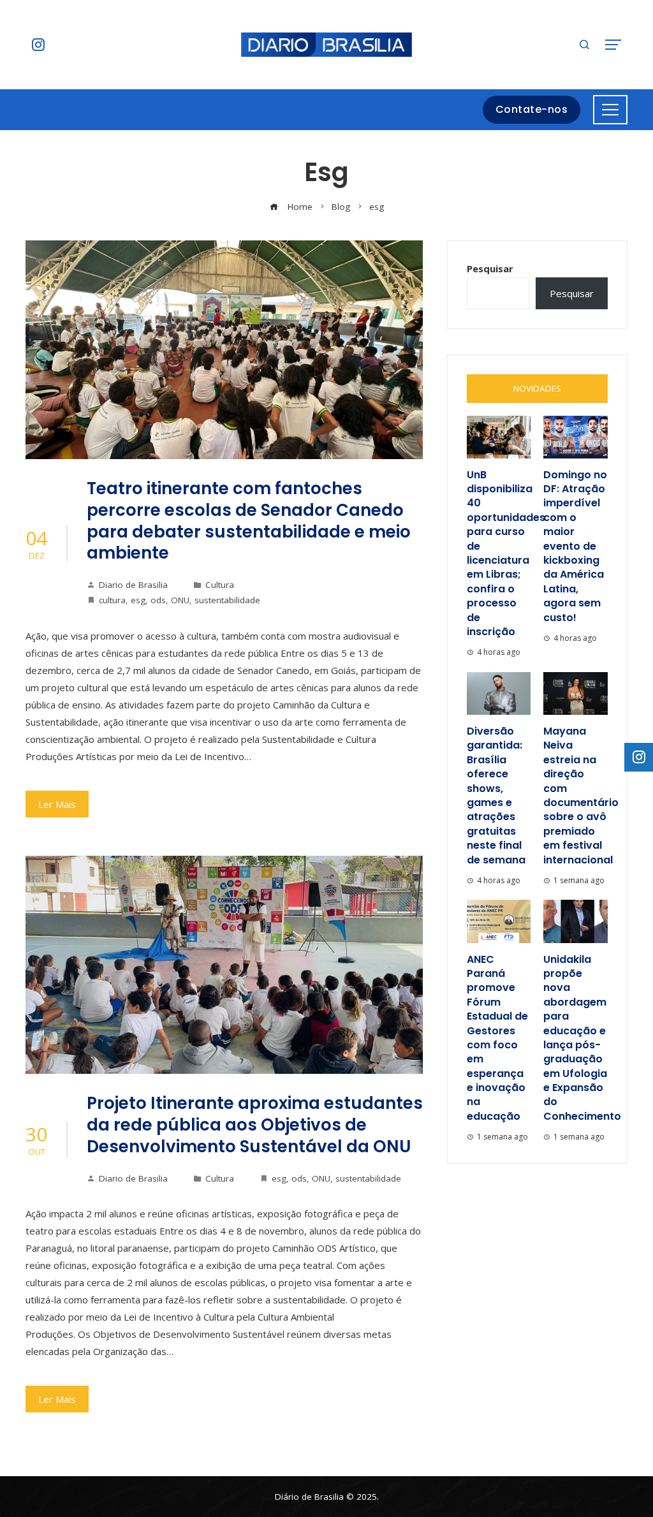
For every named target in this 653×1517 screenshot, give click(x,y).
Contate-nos (531, 109)
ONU (180, 600)
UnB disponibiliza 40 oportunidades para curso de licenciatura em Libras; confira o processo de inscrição (506, 553)
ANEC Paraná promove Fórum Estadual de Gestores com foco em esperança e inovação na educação (497, 1038)
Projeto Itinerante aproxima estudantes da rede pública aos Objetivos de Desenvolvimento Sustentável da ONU (255, 1125)
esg (138, 600)
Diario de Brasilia (133, 584)
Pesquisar (490, 268)
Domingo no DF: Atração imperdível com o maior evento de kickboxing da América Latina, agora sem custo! (575, 546)
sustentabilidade (227, 600)
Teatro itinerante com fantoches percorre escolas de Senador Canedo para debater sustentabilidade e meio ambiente (249, 520)
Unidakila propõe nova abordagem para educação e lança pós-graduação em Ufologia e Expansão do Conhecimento (582, 1038)
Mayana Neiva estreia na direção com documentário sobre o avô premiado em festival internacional (581, 795)
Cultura (219, 584)
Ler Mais (57, 804)
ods (158, 600)
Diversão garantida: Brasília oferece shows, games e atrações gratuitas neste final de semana (496, 795)
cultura (112, 600)
